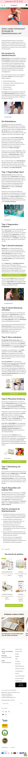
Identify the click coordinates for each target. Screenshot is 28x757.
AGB (16, 659)
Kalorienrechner (18, 651)
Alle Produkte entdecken (14, 605)
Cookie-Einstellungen (20, 676)
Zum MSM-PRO (14, 394)
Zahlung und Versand (19, 668)
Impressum (17, 661)
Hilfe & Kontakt (18, 681)
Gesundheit (7, 549)
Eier (7, 415)
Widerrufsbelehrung (19, 666)
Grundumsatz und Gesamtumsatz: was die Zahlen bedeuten (12, 634)
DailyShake (20, 594)
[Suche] (4, 5)
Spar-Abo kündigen (19, 678)
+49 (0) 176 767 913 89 (6, 657)
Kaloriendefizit (15, 270)
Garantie (17, 673)
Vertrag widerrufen (20, 684)
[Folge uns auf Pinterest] (8, 711)
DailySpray (20, 572)
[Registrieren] (20, 703)
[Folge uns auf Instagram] (5, 711)
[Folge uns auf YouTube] (3, 714)
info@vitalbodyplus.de (6, 662)
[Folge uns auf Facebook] (3, 711)
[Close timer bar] (27, 0)
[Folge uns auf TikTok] (5, 714)
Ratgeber (17, 656)
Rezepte (17, 654)
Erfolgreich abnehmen (14, 275)
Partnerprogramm (19, 671)
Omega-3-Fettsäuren (15, 441)
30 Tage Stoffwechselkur (7, 572)
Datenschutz (18, 664)
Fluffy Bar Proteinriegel (7, 594)
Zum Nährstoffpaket (14, 461)
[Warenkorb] (25, 5)
